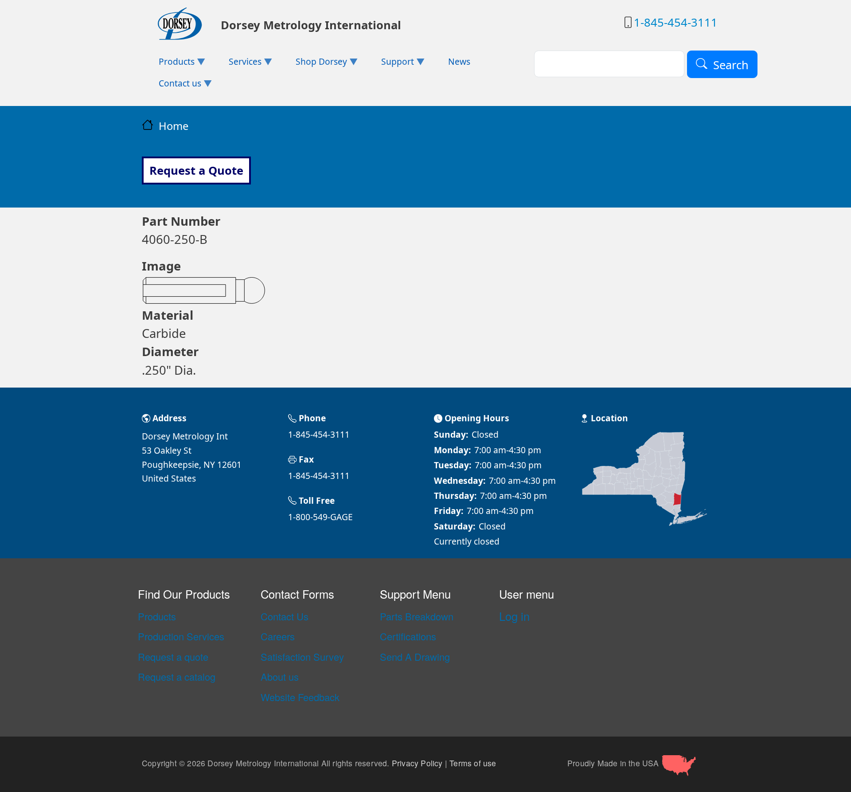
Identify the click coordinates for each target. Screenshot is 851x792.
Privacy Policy (417, 762)
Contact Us (284, 616)
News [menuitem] (459, 61)
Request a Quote (196, 170)
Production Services (181, 636)
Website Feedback (300, 697)
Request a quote (173, 657)
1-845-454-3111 (676, 22)
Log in (514, 616)
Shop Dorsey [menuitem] (313, 64)
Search (731, 64)
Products (157, 616)
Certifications (408, 636)
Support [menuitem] (389, 64)
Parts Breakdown (416, 616)
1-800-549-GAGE (320, 517)
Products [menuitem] (168, 64)
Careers (278, 636)
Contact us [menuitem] (171, 85)
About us (280, 676)
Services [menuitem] (237, 64)
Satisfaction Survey (302, 657)
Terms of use (472, 762)
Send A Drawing (415, 657)
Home (173, 126)
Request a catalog (176, 676)
